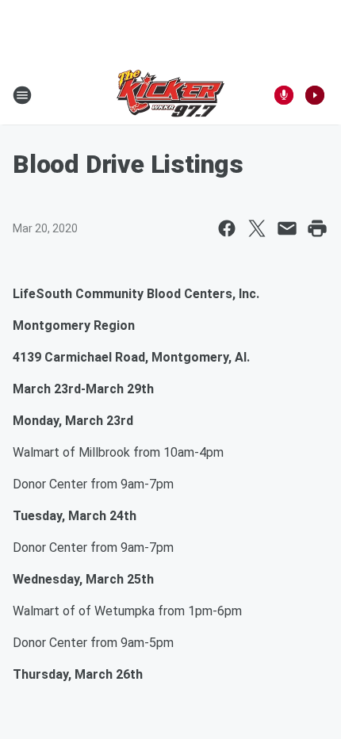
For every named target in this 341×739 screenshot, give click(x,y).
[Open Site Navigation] (22, 95)
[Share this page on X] (257, 228)
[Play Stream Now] (314, 95)
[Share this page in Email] (287, 228)
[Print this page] (317, 228)
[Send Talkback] (283, 95)
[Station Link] (170, 95)
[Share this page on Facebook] (227, 228)
